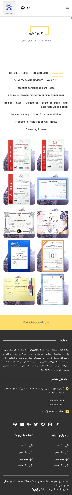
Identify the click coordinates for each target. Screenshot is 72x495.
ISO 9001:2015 (40, 73)
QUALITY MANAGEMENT (28, 80)
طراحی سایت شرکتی (47, 489)
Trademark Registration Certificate (36, 122)
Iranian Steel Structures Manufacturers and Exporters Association (36, 105)
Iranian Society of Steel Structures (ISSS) (36, 114)
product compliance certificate (36, 88)
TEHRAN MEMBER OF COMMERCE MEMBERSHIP (36, 96)
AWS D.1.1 (52, 80)
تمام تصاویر (57, 73)
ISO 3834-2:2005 (18, 73)
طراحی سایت (63, 489)
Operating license (36, 129)
